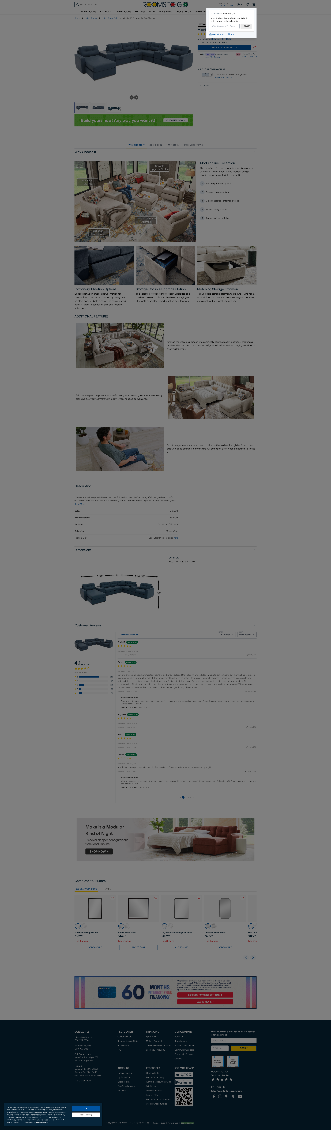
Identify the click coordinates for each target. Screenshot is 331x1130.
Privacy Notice (42, 1122)
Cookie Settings (86, 1115)
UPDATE (246, 26)
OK (86, 1108)
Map (232, 34)
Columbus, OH (228, 14)
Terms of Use (61, 1120)
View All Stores (218, 34)
